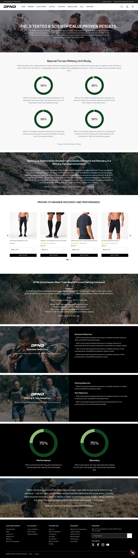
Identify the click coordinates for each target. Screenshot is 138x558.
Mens (23, 6)
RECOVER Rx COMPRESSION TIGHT (19, 240)
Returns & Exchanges (12, 541)
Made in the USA (53, 541)
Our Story (90, 6)
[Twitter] (93, 545)
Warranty (8, 539)
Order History (31, 531)
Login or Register (32, 529)
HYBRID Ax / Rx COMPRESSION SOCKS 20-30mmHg (53, 240)
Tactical (52, 6)
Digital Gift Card (75, 534)
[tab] (67, 259)
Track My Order (10, 529)
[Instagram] (102, 545)
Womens (31, 6)
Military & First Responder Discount (124, 1)
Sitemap (51, 543)
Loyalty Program (106, 1)
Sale (82, 6)
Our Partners (53, 539)
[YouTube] (107, 545)
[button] (122, 7)
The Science (52, 534)
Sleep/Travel (41, 6)
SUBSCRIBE (129, 535)
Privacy (36, 554)
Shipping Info (10, 536)
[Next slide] (130, 235)
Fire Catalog (73, 541)
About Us (51, 529)
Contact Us (9, 534)
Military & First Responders (78, 529)
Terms (30, 554)
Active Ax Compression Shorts (110, 240)
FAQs (7, 531)
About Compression (55, 531)
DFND (13, 554)
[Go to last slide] (8, 235)
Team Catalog (74, 539)
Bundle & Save (72, 6)
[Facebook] (98, 545)
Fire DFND (61, 6)
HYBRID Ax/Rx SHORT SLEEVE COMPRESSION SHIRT (84, 240)
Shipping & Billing (32, 534)
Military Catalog (74, 536)
